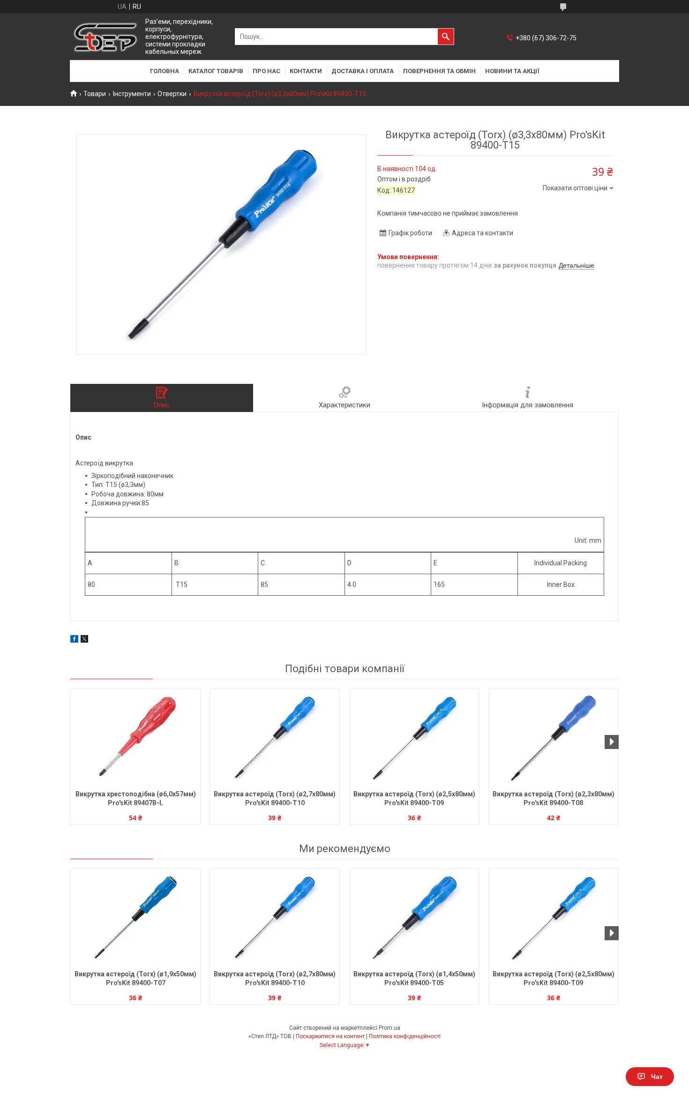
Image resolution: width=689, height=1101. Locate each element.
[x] (84, 640)
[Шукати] (446, 37)
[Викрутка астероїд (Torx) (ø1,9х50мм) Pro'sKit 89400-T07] (135, 918)
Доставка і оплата (362, 71)
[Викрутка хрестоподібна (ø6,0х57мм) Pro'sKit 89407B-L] (135, 738)
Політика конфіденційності (405, 1036)
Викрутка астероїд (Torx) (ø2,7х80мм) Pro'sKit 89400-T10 (275, 798)
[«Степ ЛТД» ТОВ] (105, 37)
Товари (94, 93)
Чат (657, 1076)
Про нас (266, 71)
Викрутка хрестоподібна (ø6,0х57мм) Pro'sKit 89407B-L (135, 798)
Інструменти (132, 93)
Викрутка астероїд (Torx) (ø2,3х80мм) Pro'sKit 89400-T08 (553, 798)
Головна (164, 71)
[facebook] (74, 640)
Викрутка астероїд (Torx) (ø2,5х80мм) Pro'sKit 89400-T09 (414, 798)
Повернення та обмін (439, 71)
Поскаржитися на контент (330, 1036)
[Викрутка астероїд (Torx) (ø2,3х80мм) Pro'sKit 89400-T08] (553, 738)
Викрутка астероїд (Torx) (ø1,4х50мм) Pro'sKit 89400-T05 (414, 978)
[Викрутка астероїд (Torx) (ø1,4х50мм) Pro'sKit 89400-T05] (414, 918)
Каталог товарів (215, 71)
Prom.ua (389, 1028)
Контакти (306, 71)
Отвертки (172, 93)
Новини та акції (512, 71)
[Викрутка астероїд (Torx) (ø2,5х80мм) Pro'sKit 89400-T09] (414, 738)
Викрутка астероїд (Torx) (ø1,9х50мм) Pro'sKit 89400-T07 (135, 978)
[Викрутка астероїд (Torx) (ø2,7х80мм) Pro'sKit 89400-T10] (274, 738)
